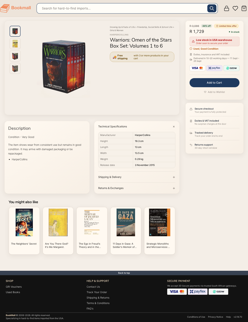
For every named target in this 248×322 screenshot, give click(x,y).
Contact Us (93, 286)
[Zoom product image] (63, 67)
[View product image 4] (15, 68)
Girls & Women (116, 30)
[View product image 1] (15, 31)
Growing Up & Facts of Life (122, 27)
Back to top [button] (124, 272)
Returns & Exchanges (110, 188)
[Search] (211, 8)
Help (228, 316)
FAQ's (90, 308)
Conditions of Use (196, 316)
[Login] (226, 8)
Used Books (13, 292)
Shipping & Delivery (109, 176)
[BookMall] (15, 8)
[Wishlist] (235, 8)
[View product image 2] (15, 43)
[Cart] (244, 8)
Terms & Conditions (98, 303)
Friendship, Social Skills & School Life (154, 27)
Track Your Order (97, 292)
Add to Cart (214, 82)
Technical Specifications (112, 126)
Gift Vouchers (14, 286)
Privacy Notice (215, 316)
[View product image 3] (15, 56)
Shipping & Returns (98, 297)
